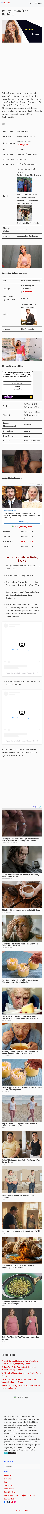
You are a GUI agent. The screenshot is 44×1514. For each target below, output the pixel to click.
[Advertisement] (22, 68)
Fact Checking (10, 1492)
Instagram (23, 144)
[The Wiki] (5, 3)
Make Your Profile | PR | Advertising (19, 1495)
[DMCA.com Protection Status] (10, 1453)
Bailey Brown (27, 541)
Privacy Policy (10, 1499)
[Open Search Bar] (30, 3)
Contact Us (8, 1485)
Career (7, 1482)
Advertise (8, 1479)
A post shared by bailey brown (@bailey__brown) (22, 673)
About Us (8, 1475)
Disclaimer (9, 1489)
